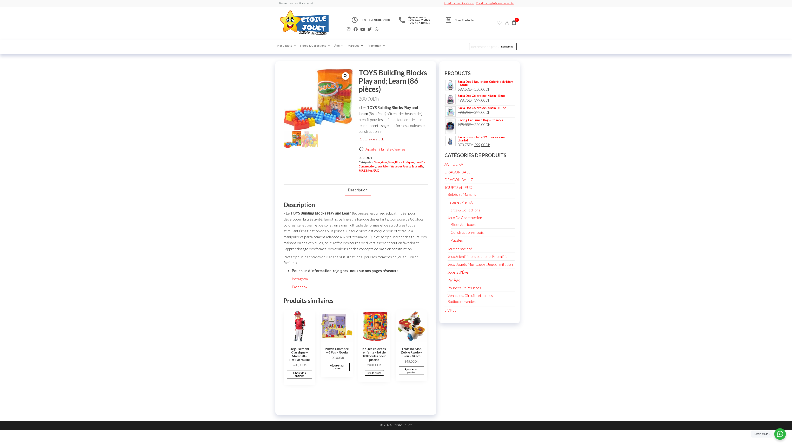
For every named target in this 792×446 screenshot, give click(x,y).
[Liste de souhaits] (500, 22)
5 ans (391, 162)
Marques (353, 45)
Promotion (374, 45)
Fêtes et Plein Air (461, 202)
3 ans (377, 162)
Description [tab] (358, 190)
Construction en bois (467, 232)
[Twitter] (370, 29)
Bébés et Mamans (462, 194)
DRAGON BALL (457, 172)
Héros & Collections (313, 45)
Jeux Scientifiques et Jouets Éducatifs (399, 166)
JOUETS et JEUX (369, 170)
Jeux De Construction (465, 217)
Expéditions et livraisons (459, 3)
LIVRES (450, 310)
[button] (345, 76)
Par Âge (454, 280)
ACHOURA (453, 164)
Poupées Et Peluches (464, 288)
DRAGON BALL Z (458, 179)
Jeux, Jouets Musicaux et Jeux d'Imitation (480, 264)
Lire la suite (374, 373)
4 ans (384, 162)
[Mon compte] (507, 22)
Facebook (299, 287)
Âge (337, 45)
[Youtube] (363, 29)
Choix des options (299, 374)
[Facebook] (356, 29)
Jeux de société (460, 249)
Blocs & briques (404, 162)
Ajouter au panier (337, 367)
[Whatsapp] (377, 29)
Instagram (300, 278)
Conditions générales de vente (495, 3)
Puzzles (457, 240)
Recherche (507, 46)
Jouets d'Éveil (459, 272)
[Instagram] (348, 29)
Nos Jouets (284, 45)
